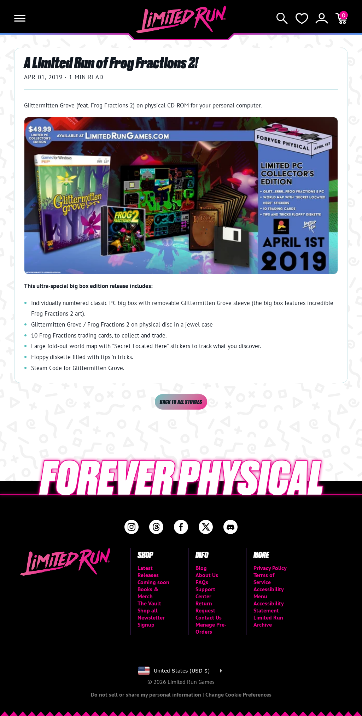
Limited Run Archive (268, 621)
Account (321, 18)
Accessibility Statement (268, 607)
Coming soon (153, 582)
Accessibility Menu (268, 593)
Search (282, 18)
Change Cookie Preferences (238, 694)
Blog (201, 567)
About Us (206, 575)
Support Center (205, 593)
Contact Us (208, 617)
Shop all (148, 610)
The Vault (149, 603)
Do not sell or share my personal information (147, 694)
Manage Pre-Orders (211, 628)
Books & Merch (148, 593)
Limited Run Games (181, 19)
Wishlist (302, 18)
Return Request (205, 607)
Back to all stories (181, 401)
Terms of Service (263, 578)
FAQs (201, 582)
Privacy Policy (270, 567)
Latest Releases (148, 571)
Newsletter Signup (151, 621)
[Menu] (19, 18)
